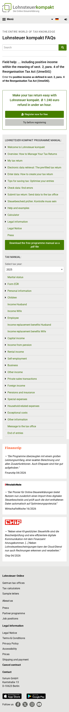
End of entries (15, 433)
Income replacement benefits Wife (27, 331)
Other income (15, 372)
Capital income (16, 338)
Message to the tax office (22, 426)
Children (12, 297)
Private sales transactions (22, 378)
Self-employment (17, 358)
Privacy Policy (10, 643)
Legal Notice (15, 228)
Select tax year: (13, 264)
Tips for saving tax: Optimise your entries (31, 181)
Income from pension (20, 344)
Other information (18, 419)
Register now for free (36, 114)
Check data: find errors (20, 187)
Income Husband (17, 304)
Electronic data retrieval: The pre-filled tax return (34, 167)
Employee (13, 317)
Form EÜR (13, 284)
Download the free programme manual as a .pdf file (34, 245)
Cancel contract (11, 664)
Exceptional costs (17, 412)
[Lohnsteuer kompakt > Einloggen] (65, 19)
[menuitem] (54, 19)
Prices (5, 654)
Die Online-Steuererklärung (26, 11)
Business (13, 365)
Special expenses (17, 399)
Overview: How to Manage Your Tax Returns (32, 154)
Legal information (18, 221)
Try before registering (34, 122)
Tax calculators (11, 588)
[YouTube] (39, 704)
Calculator (13, 214)
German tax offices (13, 582)
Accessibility (9, 648)
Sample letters (10, 593)
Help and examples (18, 208)
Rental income (16, 351)
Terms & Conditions (13, 638)
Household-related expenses (23, 406)
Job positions (10, 618)
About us (7, 600)
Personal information (19, 290)
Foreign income (16, 385)
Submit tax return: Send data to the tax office (33, 194)
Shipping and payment (15, 659)
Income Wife (15, 311)
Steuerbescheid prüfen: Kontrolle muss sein (32, 201)
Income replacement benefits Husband (29, 324)
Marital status (15, 277)
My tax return (15, 160)
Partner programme (13, 613)
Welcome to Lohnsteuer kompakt (26, 147)
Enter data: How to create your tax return (30, 174)
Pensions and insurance (21, 392)
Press (11, 235)
